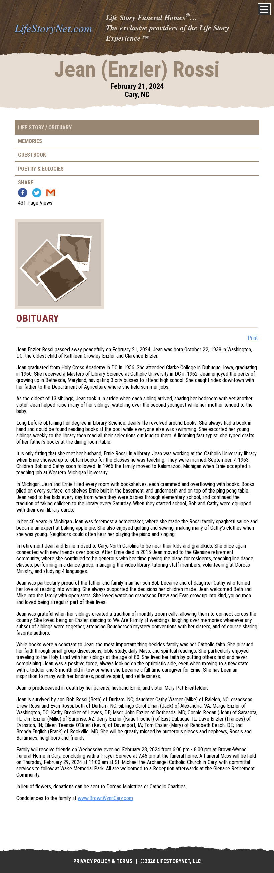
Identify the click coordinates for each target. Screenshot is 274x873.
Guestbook (32, 155)
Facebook (22, 192)
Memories (30, 141)
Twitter (36, 192)
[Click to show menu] (264, 9)
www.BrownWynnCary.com (105, 798)
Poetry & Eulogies (41, 169)
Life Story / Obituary (45, 127)
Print (253, 338)
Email (50, 192)
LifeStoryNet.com (53, 27)
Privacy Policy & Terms (102, 861)
